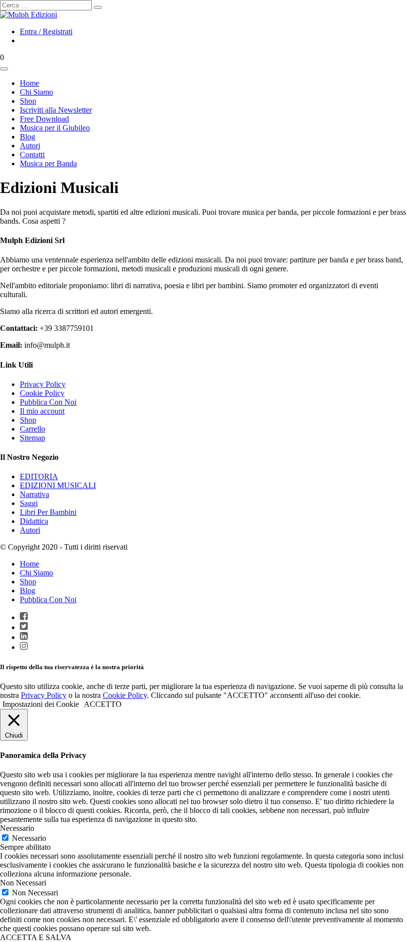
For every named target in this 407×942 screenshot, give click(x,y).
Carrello (32, 429)
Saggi (29, 503)
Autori (30, 530)
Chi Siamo (36, 572)
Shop (28, 420)
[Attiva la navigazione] (4, 68)
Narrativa (34, 494)
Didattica (34, 521)
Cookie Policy (42, 393)
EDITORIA (39, 476)
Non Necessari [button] (23, 883)
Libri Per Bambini (48, 512)
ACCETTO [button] (103, 704)
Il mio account (42, 411)
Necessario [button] (17, 828)
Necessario (29, 838)
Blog (27, 590)
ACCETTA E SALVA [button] (35, 937)
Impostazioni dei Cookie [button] (40, 704)
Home (29, 564)
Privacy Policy (43, 384)
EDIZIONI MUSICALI (58, 485)
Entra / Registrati (46, 31)
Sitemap (32, 438)
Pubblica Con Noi (48, 402)
